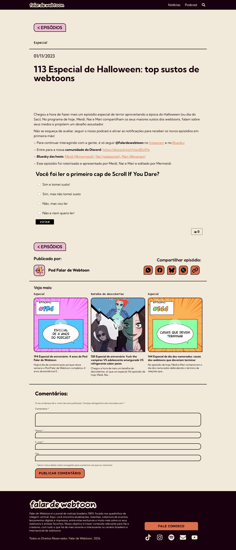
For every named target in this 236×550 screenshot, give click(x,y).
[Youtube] (194, 537)
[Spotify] (171, 537)
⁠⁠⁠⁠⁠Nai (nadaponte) (108, 156)
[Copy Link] (195, 270)
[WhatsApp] (148, 270)
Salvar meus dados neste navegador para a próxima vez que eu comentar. (75, 465)
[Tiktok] (148, 537)
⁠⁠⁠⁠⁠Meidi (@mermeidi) (79, 156)
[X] (183, 270)
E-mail (39, 442)
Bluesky (178, 143)
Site (37, 453)
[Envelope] (183, 537)
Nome (39, 430)
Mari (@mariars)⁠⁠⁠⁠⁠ (133, 156)
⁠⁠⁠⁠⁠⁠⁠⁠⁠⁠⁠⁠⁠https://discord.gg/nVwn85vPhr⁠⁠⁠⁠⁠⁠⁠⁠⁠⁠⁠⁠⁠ (126, 150)
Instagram (156, 143)
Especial (40, 43)
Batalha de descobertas (107, 294)
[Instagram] (160, 537)
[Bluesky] (172, 270)
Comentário (42, 409)
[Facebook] (160, 270)
